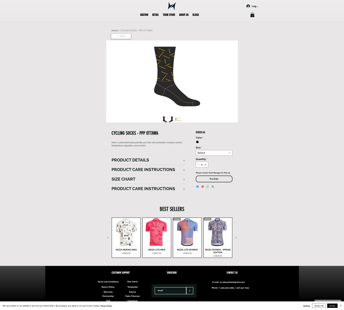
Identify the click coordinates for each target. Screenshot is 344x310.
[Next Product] (236, 237)
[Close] (340, 306)
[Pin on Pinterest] (202, 186)
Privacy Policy (106, 305)
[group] (172, 237)
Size (199, 147)
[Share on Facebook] (197, 186)
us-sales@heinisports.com (232, 282)
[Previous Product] (107, 237)
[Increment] (206, 164)
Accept (332, 305)
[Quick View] (126, 232)
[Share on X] (212, 186)
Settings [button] (306, 305)
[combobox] (214, 153)
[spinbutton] (202, 164)
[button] (144, 15)
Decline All (318, 305)
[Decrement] (198, 164)
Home (115, 30)
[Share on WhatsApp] (207, 186)
